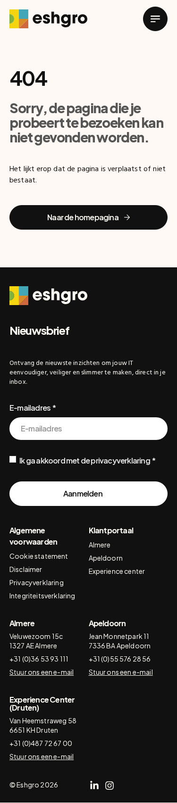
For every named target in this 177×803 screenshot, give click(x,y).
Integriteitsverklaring (42, 595)
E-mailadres (30, 408)
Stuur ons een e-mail (41, 672)
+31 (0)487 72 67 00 (40, 743)
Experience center (117, 571)
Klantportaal (111, 530)
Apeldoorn (106, 558)
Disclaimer (25, 569)
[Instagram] (109, 785)
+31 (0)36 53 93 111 (38, 658)
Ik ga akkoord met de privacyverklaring (84, 460)
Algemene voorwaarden (33, 535)
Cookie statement (38, 556)
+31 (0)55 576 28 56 (120, 658)
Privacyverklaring (36, 582)
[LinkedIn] (94, 785)
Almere (100, 544)
